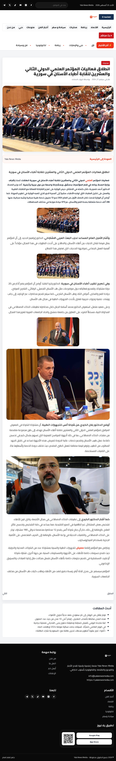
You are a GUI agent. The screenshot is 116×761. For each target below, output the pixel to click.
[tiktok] (15, 5)
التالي (4, 593)
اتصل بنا (52, 663)
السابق (110, 593)
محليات (73, 27)
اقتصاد (94, 27)
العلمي (89, 180)
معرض (80, 547)
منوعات (30, 27)
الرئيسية (106, 27)
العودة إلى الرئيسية (100, 159)
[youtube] (20, 5)
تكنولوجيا (109, 711)
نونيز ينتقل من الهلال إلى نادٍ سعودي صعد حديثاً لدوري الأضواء (77, 615)
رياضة (84, 27)
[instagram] (26, 5)
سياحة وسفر (108, 716)
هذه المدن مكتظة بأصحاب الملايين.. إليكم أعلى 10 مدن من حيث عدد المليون (70, 619)
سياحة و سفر (59, 27)
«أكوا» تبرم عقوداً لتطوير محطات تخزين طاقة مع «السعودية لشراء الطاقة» (70, 631)
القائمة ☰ (106, 17)
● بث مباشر (106, 35)
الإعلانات (52, 673)
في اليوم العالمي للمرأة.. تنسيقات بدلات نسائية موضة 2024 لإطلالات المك (71, 627)
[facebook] (31, 5)
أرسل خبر (52, 668)
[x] (10, 5)
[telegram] (4, 5)
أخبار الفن (43, 27)
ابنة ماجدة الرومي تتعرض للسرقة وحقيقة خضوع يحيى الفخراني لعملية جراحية (70, 623)
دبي (21, 27)
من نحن (11, 27)
